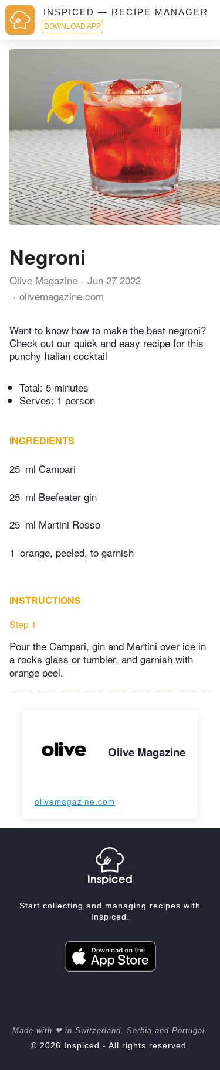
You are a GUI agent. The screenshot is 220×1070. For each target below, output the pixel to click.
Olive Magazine (43, 280)
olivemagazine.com (61, 296)
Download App (72, 26)
